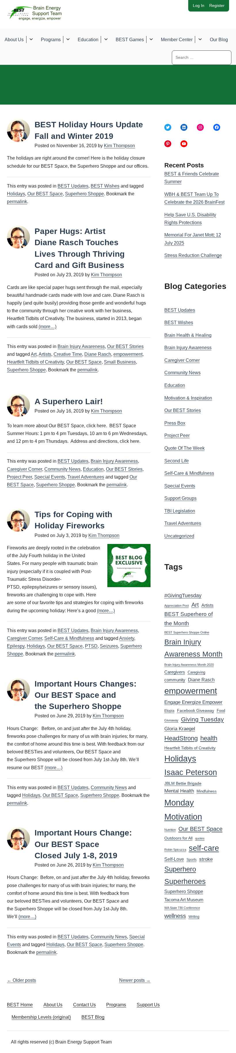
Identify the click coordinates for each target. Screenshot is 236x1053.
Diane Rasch (97, 354)
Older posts (21, 980)
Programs (51, 39)
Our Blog (219, 39)
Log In (198, 5)
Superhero (180, 869)
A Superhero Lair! (69, 401)
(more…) (47, 326)
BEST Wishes (105, 186)
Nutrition (170, 829)
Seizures (109, 646)
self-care (204, 848)
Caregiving (196, 672)
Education (88, 39)
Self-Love (174, 859)
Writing (194, 917)
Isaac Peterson (190, 772)
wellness (175, 916)
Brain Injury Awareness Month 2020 (189, 664)
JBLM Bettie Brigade (182, 783)
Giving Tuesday (202, 719)
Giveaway (171, 720)
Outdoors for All (178, 838)
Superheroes (185, 881)
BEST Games (130, 39)
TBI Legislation (179, 510)
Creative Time (68, 354)
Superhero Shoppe (84, 193)
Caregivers (174, 672)
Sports (191, 860)
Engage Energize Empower (193, 702)
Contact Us (84, 1004)
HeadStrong (181, 738)
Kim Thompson (119, 145)
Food (221, 710)
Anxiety (126, 638)
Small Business (120, 362)
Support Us (148, 1004)
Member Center (177, 39)
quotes (200, 838)
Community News (62, 469)
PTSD (91, 646)
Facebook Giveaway (195, 710)
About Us (14, 39)
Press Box (174, 423)
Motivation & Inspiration (188, 398)
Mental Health (179, 791)
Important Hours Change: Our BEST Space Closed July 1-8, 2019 (83, 844)
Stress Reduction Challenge (193, 255)
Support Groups (180, 498)
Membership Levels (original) (41, 1017)
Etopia (169, 711)
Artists (45, 354)
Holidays (16, 193)
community (174, 679)
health (208, 738)
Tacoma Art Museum (183, 899)
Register (216, 5)
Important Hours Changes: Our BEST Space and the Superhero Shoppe (85, 695)
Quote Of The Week (184, 448)
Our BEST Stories (125, 346)
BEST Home (20, 1004)
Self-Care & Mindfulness (69, 638)
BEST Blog (92, 1017)
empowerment (127, 354)
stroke (206, 859)
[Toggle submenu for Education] (106, 39)
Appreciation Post (176, 605)
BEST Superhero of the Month (188, 618)
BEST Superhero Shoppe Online (186, 632)
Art (34, 354)
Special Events (49, 476)
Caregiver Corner (24, 469)
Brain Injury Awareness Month (193, 648)
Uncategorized (179, 536)
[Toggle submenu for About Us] (31, 39)
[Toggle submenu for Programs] (68, 39)
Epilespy (15, 646)
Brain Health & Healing (188, 335)
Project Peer (19, 476)
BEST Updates (73, 186)
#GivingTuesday (182, 595)
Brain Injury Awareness (81, 346)
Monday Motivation (183, 810)
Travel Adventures (85, 476)
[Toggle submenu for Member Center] (200, 39)
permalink (17, 201)
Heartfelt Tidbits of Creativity (35, 362)
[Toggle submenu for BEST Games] (151, 39)
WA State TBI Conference (182, 908)
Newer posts (135, 980)
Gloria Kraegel (179, 728)
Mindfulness (207, 791)
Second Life (176, 460)
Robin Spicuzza (175, 849)
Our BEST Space (45, 193)
